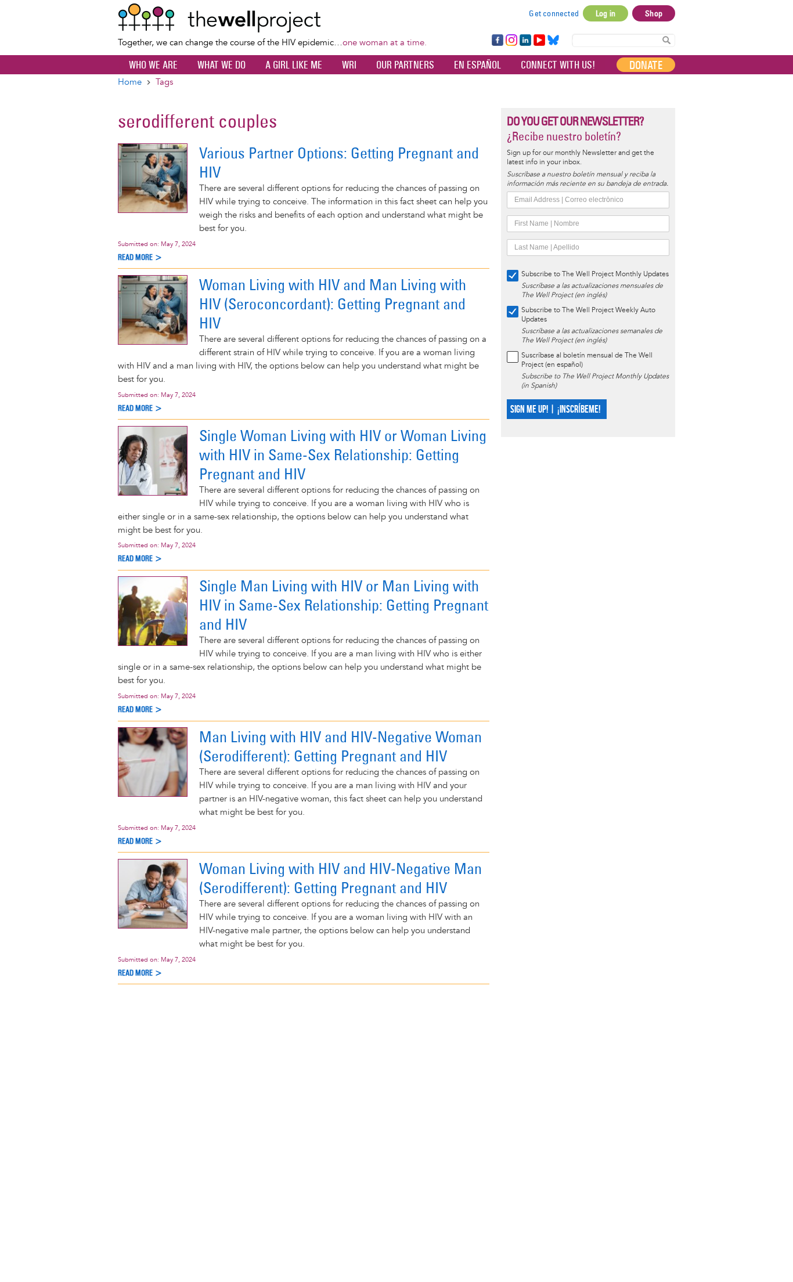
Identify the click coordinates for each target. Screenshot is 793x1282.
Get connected (554, 13)
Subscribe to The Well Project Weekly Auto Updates (588, 315)
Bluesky (553, 40)
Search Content (666, 39)
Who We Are (153, 65)
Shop (653, 13)
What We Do (221, 65)
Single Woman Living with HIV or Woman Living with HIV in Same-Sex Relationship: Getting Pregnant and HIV (342, 454)
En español (477, 65)
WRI (349, 65)
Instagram (511, 40)
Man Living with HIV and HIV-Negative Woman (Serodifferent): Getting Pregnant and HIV (340, 746)
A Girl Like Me (293, 65)
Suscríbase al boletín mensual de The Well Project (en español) (587, 360)
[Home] (272, 18)
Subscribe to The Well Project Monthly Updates (595, 274)
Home (130, 82)
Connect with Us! (558, 65)
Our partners (405, 65)
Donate (645, 65)
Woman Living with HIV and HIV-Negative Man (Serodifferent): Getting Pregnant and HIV (340, 878)
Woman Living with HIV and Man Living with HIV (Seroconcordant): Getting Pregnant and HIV (332, 304)
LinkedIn (525, 40)
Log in (605, 13)
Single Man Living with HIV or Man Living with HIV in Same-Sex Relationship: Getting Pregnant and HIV (343, 605)
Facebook (497, 40)
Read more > (140, 257)
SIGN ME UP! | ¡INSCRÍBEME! (555, 409)
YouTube (538, 40)
